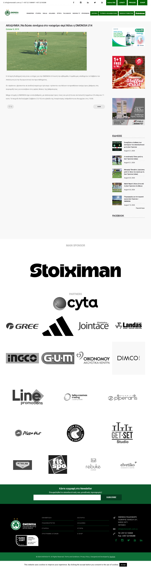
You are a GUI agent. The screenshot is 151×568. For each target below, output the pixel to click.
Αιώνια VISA (111, 2)
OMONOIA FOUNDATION (126, 13)
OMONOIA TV (76, 13)
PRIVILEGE (132, 2)
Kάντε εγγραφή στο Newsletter (75, 488)
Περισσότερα (140, 208)
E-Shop (142, 2)
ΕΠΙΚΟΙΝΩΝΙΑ (85, 13)
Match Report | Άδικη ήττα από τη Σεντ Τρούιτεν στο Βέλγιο (134, 185)
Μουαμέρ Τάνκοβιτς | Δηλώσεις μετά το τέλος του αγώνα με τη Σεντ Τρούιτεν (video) (134, 172)
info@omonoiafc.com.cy (128, 529)
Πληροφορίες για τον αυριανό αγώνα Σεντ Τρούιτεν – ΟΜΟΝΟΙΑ (134, 199)
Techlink (112, 557)
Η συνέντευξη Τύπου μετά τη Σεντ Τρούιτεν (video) (133, 158)
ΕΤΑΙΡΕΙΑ (38, 13)
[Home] (8, 13)
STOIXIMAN (140, 13)
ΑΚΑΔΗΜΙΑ (52, 13)
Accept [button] (123, 565)
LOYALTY (122, 2)
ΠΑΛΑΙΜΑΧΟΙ (67, 13)
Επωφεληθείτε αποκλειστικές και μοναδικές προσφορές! (75, 492)
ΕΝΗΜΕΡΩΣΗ (30, 13)
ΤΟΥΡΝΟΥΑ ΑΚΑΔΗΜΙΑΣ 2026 (108, 13)
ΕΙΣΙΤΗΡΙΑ (94, 13)
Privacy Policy (85, 557)
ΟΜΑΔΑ (45, 13)
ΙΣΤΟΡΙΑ (59, 13)
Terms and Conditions (72, 557)
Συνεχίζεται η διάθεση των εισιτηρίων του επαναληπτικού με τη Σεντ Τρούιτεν (134, 145)
